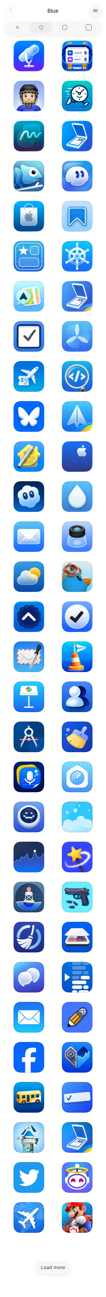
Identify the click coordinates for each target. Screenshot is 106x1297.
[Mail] (29, 536)
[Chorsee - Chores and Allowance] (29, 937)
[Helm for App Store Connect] (77, 256)
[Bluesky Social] (29, 416)
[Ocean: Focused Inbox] (77, 656)
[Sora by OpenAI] (29, 496)
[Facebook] (29, 1057)
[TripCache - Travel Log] (77, 56)
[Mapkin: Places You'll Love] (29, 296)
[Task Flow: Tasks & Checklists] (77, 616)
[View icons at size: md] (41, 27)
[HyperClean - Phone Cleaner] (77, 737)
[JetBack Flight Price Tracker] (29, 376)
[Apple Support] (77, 456)
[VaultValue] (77, 1057)
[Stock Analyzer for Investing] (29, 857)
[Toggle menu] (95, 10)
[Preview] (77, 536)
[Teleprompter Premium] (77, 977)
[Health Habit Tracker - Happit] (29, 817)
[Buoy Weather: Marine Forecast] (29, 897)
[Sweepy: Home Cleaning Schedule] (77, 817)
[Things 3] (29, 336)
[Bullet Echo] (77, 897)
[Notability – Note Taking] (77, 1017)
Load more (53, 1267)
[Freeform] (29, 136)
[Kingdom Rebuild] (29, 1137)
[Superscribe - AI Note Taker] (29, 56)
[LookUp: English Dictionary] (29, 616)
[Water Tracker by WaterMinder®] (77, 496)
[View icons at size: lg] (65, 27)
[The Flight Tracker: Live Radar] (29, 1217)
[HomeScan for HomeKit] (77, 777)
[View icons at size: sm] (17, 27)
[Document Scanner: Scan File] (77, 937)
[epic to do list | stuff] (77, 1097)
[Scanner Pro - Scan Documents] (77, 296)
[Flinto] (29, 737)
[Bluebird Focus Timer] (77, 576)
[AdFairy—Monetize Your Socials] (77, 857)
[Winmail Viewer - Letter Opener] (29, 656)
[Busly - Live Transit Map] (29, 1097)
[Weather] (29, 576)
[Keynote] (29, 696)
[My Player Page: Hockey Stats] (29, 96)
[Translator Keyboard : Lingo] (29, 176)
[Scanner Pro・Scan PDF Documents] (77, 136)
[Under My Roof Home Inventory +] (29, 456)
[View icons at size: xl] (89, 27)
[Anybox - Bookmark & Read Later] (77, 216)
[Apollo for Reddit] (77, 1177)
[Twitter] (29, 1177)
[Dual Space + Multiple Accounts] (77, 696)
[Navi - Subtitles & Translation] (29, 977)
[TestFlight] (77, 336)
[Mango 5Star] (29, 256)
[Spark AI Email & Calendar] (77, 416)
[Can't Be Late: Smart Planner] (77, 96)
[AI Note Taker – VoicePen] (29, 777)
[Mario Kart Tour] (77, 1217)
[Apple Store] (29, 216)
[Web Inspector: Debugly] (77, 376)
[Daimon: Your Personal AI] (77, 176)
